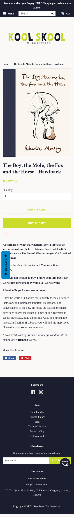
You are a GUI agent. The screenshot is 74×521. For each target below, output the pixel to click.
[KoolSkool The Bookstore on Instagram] (41, 393)
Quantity (8, 190)
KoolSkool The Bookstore (46, 506)
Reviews (6, 265)
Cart (68, 13)
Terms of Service (37, 426)
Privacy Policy (37, 417)
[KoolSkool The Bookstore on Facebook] (33, 393)
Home (5, 64)
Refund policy (37, 431)
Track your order (37, 436)
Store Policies (37, 412)
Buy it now (37, 223)
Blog (37, 421)
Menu (10, 13)
